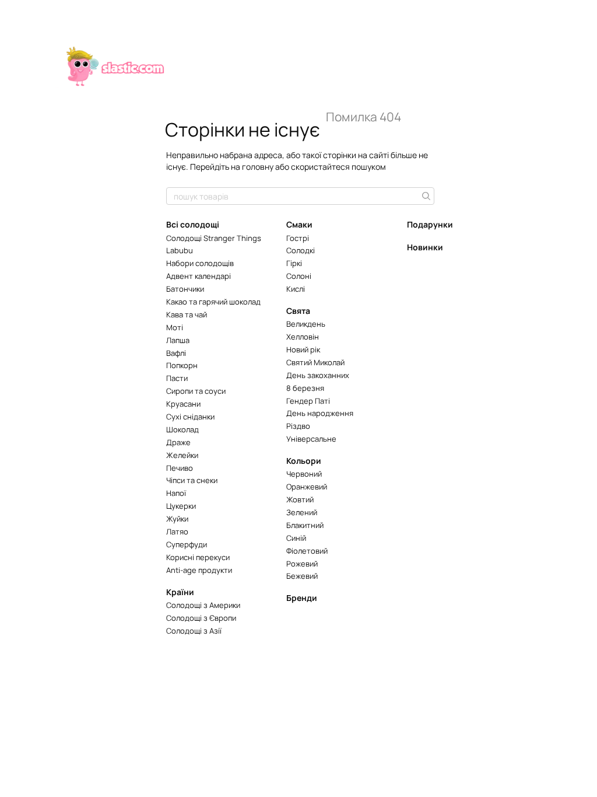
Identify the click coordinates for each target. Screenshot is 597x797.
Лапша (177, 340)
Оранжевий (306, 486)
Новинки (425, 247)
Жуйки (177, 518)
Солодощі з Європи (201, 618)
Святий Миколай (315, 362)
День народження (319, 413)
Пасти (177, 378)
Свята (298, 310)
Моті (174, 327)
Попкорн (182, 365)
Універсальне (311, 439)
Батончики (185, 289)
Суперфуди (186, 544)
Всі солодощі (192, 224)
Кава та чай (186, 314)
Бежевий (302, 576)
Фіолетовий (307, 551)
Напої (176, 493)
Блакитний (305, 525)
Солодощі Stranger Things (213, 238)
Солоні (298, 276)
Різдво (298, 426)
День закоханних (317, 375)
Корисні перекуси (198, 557)
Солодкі (300, 250)
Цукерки (181, 506)
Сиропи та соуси (196, 391)
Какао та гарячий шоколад (213, 301)
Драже (178, 442)
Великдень (305, 324)
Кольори (303, 460)
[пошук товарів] (425, 196)
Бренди (301, 597)
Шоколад (182, 429)
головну (257, 166)
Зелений (301, 512)
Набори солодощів (200, 263)
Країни (180, 591)
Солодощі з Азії (194, 630)
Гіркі (294, 263)
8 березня (305, 388)
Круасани (183, 403)
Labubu (179, 250)
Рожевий (302, 563)
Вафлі (176, 353)
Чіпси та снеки (191, 480)
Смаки (299, 224)
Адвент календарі (198, 276)
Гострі (297, 238)
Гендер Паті (308, 401)
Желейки (182, 455)
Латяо (177, 531)
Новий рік (303, 349)
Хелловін (302, 336)
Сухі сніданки (190, 416)
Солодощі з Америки (203, 605)
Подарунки (430, 224)
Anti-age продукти (199, 570)
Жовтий (300, 499)
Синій (296, 538)
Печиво (179, 468)
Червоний (304, 474)
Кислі (295, 289)
